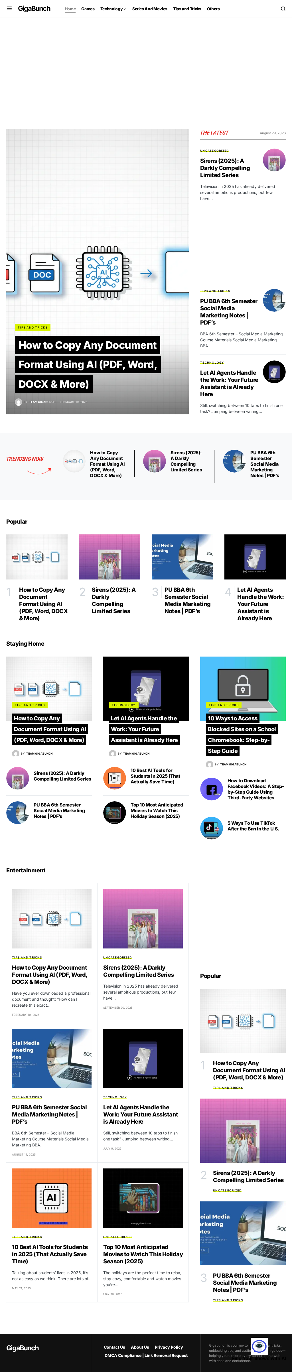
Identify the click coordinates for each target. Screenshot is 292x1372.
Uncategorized (214, 150)
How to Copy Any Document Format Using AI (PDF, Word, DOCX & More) (88, 364)
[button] (9, 8)
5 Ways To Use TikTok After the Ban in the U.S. (253, 826)
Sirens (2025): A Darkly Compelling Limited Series (225, 168)
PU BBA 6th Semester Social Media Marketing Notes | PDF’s (228, 312)
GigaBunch (34, 8)
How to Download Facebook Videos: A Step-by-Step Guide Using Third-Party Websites (256, 789)
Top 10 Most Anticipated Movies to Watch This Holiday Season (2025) (157, 810)
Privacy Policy (169, 1347)
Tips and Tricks (33, 327)
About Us (140, 1347)
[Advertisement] (146, 71)
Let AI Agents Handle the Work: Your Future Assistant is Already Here (229, 383)
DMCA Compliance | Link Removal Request (146, 1355)
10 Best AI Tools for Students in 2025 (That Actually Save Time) (155, 776)
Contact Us (114, 1347)
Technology (212, 362)
